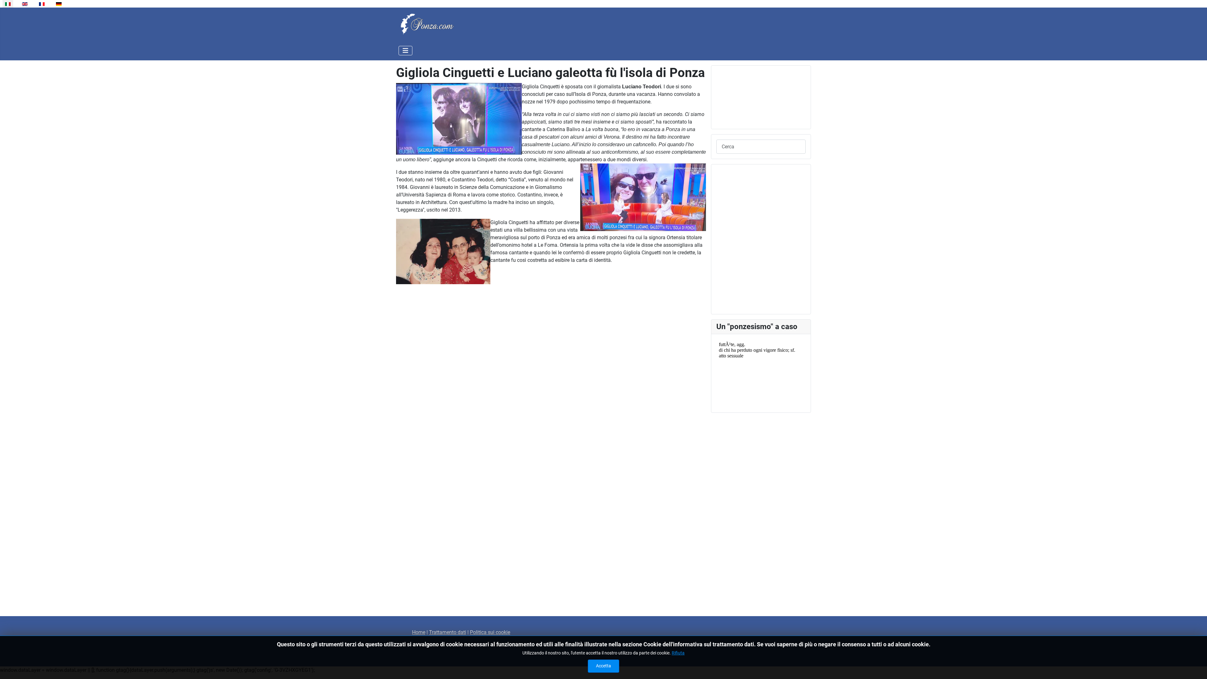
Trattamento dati (447, 632)
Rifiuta (678, 652)
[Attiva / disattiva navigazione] (405, 50)
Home (418, 632)
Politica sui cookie (490, 632)
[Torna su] (1196, 667)
